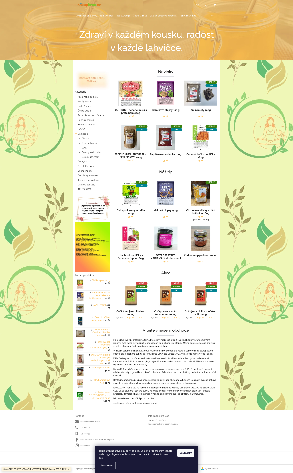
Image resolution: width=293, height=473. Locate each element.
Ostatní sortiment (90, 157)
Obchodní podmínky (157, 420)
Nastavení (107, 465)
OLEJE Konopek (86, 166)
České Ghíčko (84, 111)
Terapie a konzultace (88, 180)
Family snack (84, 101)
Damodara (83, 134)
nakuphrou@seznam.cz (90, 421)
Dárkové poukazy (86, 184)
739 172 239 (85, 433)
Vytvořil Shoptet (211, 469)
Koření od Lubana (87, 124)
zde (101, 457)
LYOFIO (81, 129)
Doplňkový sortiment (88, 175)
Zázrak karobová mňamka (91, 115)
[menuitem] (87, 16)
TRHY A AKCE (85, 189)
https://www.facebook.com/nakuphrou (97, 439)
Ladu (84, 147)
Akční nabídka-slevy (88, 97)
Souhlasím (186, 452)
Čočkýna (82, 161)
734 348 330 (85, 427)
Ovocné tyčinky (89, 143)
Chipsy (85, 138)
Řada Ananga (84, 106)
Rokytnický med (86, 120)
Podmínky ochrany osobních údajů (163, 424)
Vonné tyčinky (85, 171)
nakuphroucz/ (86, 446)
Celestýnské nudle (90, 152)
